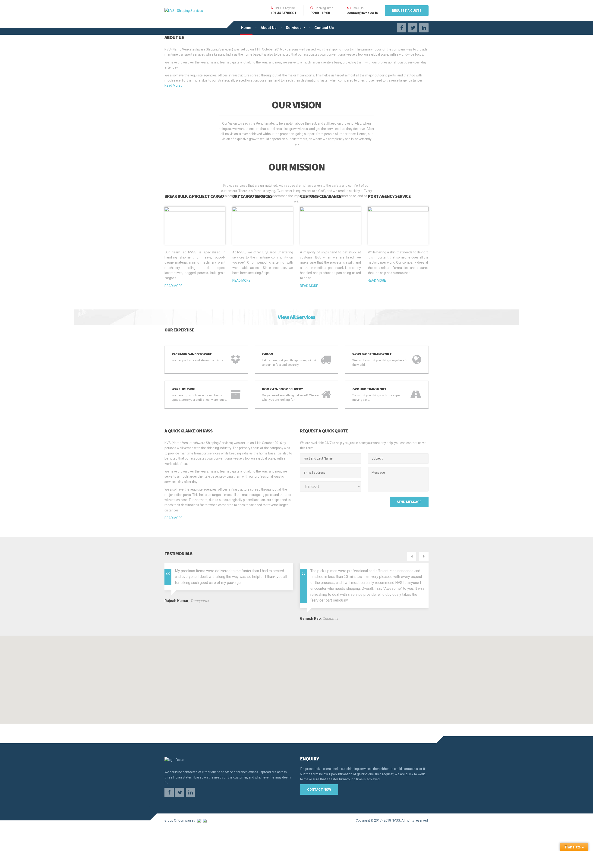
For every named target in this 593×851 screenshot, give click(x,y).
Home (246, 27)
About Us (269, 27)
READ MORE (173, 286)
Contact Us (324, 27)
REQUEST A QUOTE (406, 11)
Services (294, 27)
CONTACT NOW (319, 789)
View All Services (296, 317)
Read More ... (173, 85)
